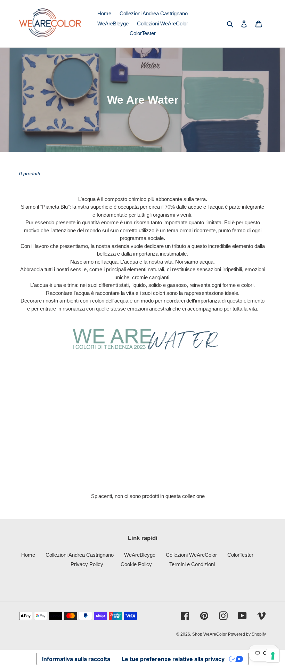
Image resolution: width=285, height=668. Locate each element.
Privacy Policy (87, 564)
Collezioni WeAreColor (191, 555)
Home (28, 555)
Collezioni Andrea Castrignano (80, 555)
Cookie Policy (136, 564)
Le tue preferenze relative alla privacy (173, 658)
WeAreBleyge (139, 555)
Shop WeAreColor (209, 634)
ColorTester (240, 555)
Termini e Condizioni (192, 564)
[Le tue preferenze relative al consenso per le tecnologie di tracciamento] (272, 655)
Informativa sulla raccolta (76, 658)
